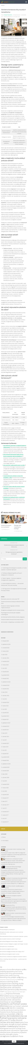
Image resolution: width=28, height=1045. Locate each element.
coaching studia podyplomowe (9, 982)
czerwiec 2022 (5, 695)
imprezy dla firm (5, 998)
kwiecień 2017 (5, 811)
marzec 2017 (5, 815)
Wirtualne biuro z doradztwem (7, 946)
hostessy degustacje (7, 991)
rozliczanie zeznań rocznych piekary (13, 1024)
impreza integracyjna (16, 996)
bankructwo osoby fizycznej (9, 975)
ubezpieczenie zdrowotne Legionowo (14, 1030)
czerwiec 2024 (5, 658)
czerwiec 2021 (5, 736)
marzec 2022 (5, 705)
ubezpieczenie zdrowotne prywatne (13, 1032)
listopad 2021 (5, 719)
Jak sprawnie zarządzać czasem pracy (8, 949)
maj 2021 (4, 740)
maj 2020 (4, 781)
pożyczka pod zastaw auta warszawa (11, 1021)
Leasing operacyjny (6, 1010)
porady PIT (7, 1020)
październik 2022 (6, 682)
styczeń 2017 (5, 822)
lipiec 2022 (4, 692)
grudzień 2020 (5, 757)
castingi (25, 977)
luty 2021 (4, 750)
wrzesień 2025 (5, 647)
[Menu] (26, 2)
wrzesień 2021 (5, 726)
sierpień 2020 (5, 770)
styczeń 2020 (5, 794)
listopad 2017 (5, 798)
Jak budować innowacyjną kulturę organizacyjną (16, 878)
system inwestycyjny (9, 1026)
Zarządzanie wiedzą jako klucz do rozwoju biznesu (12, 610)
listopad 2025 (5, 641)
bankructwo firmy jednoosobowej (11, 973)
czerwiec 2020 (5, 777)
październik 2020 (6, 764)
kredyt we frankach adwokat (18, 1006)
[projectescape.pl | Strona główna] (10, 2)
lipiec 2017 (4, 801)
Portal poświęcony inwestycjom (7, 929)
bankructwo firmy (16, 971)
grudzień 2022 (5, 675)
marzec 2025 (5, 651)
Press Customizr (20, 1043)
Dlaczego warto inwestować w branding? (17, 527)
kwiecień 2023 (5, 661)
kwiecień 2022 (5, 702)
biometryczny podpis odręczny (12, 977)
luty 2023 (4, 668)
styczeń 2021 (5, 753)
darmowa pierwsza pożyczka (11, 989)
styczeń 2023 (5, 671)
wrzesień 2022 (5, 685)
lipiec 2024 (4, 654)
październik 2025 (6, 644)
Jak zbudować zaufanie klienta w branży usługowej (12, 617)
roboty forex (23, 1022)
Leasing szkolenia (20, 1010)
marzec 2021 (5, 746)
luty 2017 (4, 818)
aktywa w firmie (5, 969)
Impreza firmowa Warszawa (10, 994)
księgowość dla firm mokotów (12, 1008)
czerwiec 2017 (5, 804)
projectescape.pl (8, 15)
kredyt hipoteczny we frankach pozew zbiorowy (13, 1004)
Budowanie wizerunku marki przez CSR (10, 599)
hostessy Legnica (22, 991)
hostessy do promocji (15, 991)
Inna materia (5, 840)
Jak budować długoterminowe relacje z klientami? (11, 941)
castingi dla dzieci (3, 979)
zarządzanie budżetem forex (11, 1036)
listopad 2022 (5, 678)
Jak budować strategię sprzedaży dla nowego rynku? (12, 951)
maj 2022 (4, 699)
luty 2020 (4, 791)
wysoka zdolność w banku (9, 1034)
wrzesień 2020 (5, 767)
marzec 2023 (5, 664)
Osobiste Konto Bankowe (9, 1012)
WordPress (10, 1043)
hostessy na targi (3, 993)
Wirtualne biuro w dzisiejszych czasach (14, 859)
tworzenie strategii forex (17, 1028)
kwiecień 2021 (5, 743)
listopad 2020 (5, 760)
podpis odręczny (16, 1014)
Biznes (3, 5)
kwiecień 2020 (5, 784)
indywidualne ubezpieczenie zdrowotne (11, 999)
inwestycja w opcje (7, 1002)
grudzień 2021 (5, 716)
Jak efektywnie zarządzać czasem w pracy (9, 954)
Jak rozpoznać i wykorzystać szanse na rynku (14, 465)
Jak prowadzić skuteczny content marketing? (10, 939)
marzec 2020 (5, 787)
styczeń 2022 (5, 712)
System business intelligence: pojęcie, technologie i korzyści (14, 944)
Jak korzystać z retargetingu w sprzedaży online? (12, 622)
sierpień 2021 (5, 729)
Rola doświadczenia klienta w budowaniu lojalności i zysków (13, 936)
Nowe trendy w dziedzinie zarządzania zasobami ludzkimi (13, 956)
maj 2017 (4, 808)
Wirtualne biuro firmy (10, 905)
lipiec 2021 (4, 733)
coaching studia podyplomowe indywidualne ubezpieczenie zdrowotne (12, 985)
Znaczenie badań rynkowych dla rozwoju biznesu (12, 619)
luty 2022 (4, 709)
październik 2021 (6, 723)
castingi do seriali (9, 979)
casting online (14, 979)
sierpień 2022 (5, 688)
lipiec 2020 (4, 774)
